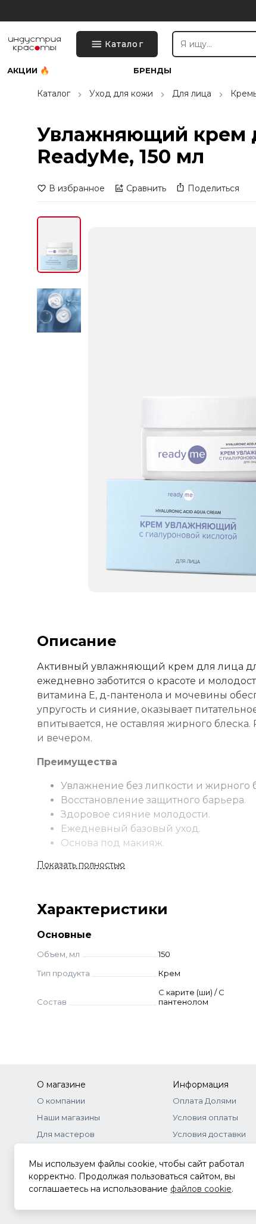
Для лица (191, 93)
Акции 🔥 (28, 70)
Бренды (152, 70)
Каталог (53, 93)
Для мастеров (66, 1134)
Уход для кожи (121, 93)
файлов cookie (201, 1188)
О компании (61, 1100)
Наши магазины (68, 1117)
